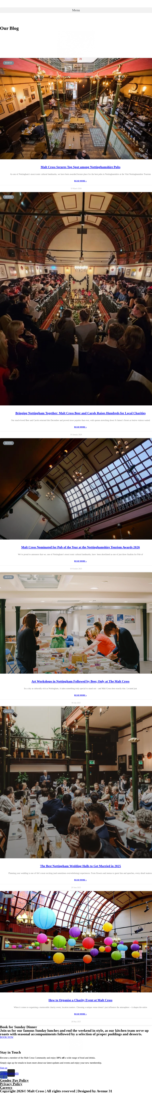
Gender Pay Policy (14, 1080)
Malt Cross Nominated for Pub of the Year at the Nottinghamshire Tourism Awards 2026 (80, 547)
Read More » (80, 181)
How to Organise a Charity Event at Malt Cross (80, 1000)
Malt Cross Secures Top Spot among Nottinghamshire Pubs (80, 167)
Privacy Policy (11, 1084)
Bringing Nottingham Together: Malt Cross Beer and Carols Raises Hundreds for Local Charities (80, 413)
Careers (6, 1087)
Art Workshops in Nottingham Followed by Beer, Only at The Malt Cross (80, 681)
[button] (76, 10)
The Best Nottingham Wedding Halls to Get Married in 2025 (80, 866)
